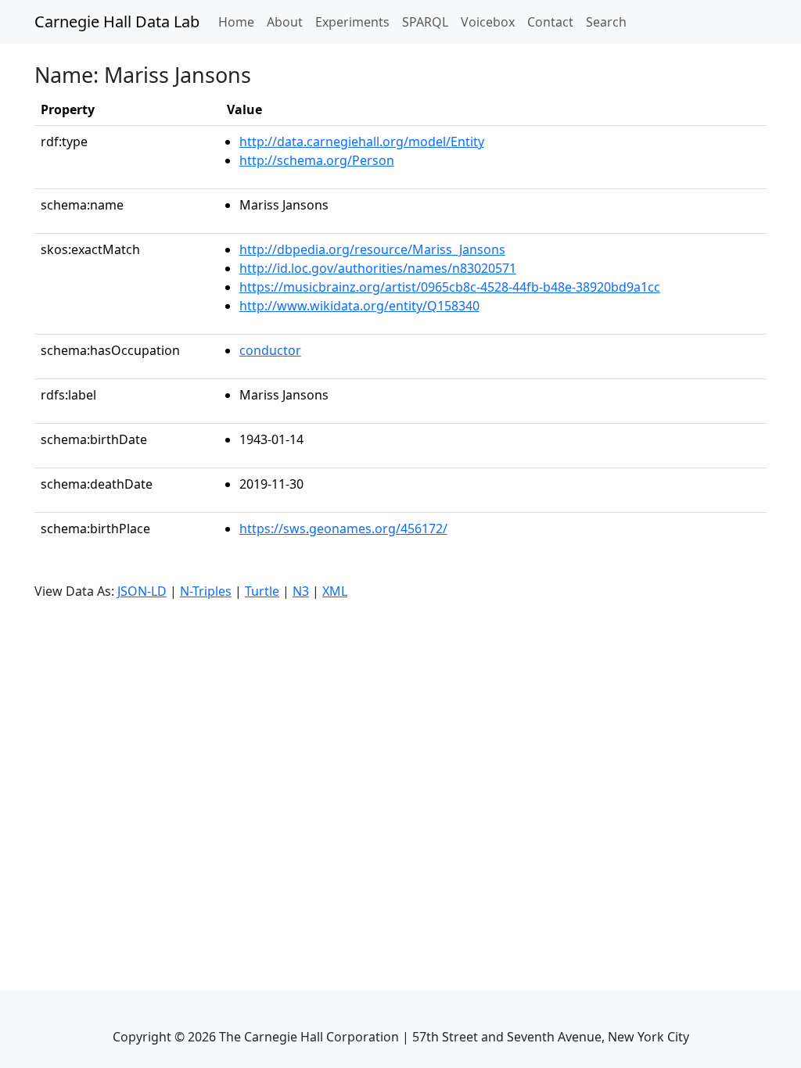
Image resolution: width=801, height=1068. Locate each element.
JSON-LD (142, 591)
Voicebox (488, 21)
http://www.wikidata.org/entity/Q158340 (359, 305)
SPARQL (425, 21)
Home (239, 21)
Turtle (262, 591)
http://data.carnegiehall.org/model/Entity (361, 141)
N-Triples (206, 591)
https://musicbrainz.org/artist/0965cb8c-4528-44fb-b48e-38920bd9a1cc (449, 287)
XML (334, 591)
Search (606, 21)
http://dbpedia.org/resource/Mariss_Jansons (372, 249)
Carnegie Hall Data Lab (116, 21)
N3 (301, 591)
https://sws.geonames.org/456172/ (343, 528)
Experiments (352, 21)
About (285, 21)
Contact (550, 21)
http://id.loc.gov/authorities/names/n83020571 (377, 268)
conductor (270, 350)
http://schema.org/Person (316, 160)
